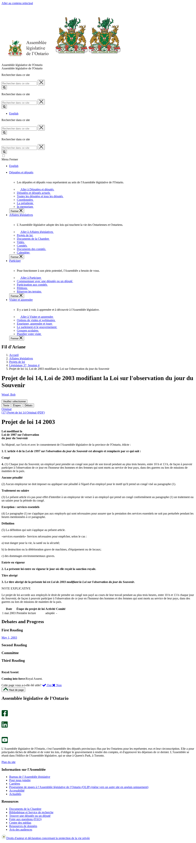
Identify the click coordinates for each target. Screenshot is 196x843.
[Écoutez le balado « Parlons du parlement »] (3, 731)
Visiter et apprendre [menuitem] (21, 299)
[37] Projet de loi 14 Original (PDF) (23, 412)
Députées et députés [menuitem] (21, 172)
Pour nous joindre (20, 780)
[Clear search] (41, 82)
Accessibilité (16, 790)
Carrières (14, 783)
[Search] (4, 87)
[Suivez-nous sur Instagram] (4, 708)
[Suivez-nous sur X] (4, 719)
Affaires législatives (21, 358)
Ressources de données (23, 826)
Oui (49, 685)
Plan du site (9, 762)
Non (59, 685)
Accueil (14, 355)
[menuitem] (36, 189)
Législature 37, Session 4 (24, 365)
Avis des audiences (20, 829)
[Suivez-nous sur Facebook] (5, 715)
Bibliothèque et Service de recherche (31, 812)
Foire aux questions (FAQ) (25, 819)
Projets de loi (17, 361)
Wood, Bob (9, 394)
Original (6, 409)
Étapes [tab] (17, 405)
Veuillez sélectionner (14, 401)
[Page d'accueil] (61, 61)
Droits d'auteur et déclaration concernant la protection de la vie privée (48, 838)
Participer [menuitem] (15, 260)
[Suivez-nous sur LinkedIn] (5, 726)
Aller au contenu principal (17, 3)
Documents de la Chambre (25, 808)
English (13, 113)
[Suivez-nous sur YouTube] (5, 742)
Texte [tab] (6, 405)
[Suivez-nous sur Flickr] (4, 735)
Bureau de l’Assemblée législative (29, 776)
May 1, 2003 (9, 637)
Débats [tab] (29, 405)
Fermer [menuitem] (15, 211)
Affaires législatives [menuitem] (21, 214)
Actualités (15, 794)
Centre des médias (20, 822)
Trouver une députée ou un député (30, 815)
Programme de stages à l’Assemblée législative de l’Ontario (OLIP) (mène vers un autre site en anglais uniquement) (78, 787)
